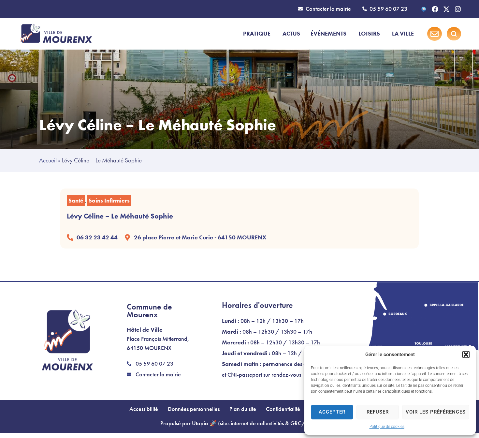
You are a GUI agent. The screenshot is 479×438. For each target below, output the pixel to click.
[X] (446, 9)
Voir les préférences (436, 412)
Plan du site (242, 409)
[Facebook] (435, 9)
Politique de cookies (387, 426)
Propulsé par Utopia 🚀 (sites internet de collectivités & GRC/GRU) (239, 423)
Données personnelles (194, 409)
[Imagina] (423, 9)
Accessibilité (143, 409)
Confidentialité (283, 409)
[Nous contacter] (434, 34)
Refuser (378, 412)
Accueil (48, 160)
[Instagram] (458, 9)
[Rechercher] (454, 34)
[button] (466, 354)
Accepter (332, 412)
